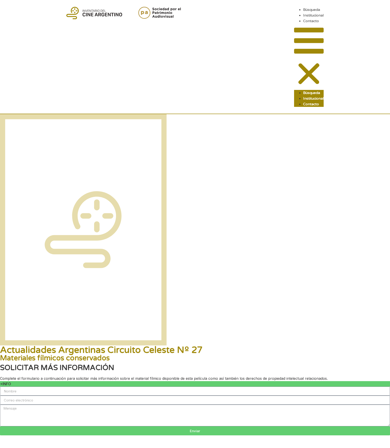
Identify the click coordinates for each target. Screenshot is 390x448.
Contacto (311, 21)
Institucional (313, 15)
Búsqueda (311, 9)
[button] (309, 57)
